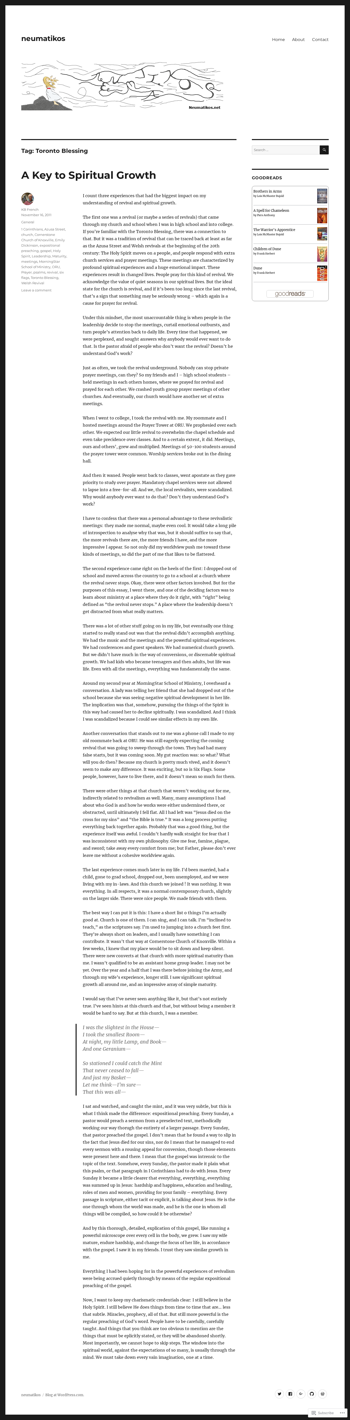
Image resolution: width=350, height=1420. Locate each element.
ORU (56, 267)
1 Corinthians (32, 229)
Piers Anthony (266, 215)
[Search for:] (286, 150)
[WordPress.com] (322, 1394)
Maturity (59, 256)
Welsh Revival (32, 283)
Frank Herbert (266, 253)
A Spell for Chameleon (271, 210)
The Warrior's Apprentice (274, 230)
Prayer (26, 272)
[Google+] (300, 1394)
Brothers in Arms (267, 191)
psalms (39, 272)
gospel (46, 251)
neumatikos (43, 38)
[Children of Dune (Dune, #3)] (322, 255)
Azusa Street (54, 229)
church (27, 235)
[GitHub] (311, 1394)
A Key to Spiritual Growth (88, 175)
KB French (30, 209)
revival (52, 272)
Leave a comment (36, 290)
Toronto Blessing (44, 278)
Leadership (41, 256)
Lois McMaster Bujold (270, 196)
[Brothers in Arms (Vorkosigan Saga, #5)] (322, 196)
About (298, 39)
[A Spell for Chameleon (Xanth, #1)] (322, 216)
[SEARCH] (324, 149)
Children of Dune (267, 249)
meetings (29, 261)
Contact (320, 39)
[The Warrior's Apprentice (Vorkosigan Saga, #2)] (322, 234)
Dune (257, 268)
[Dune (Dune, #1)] (322, 274)
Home (278, 39)
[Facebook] (290, 1394)
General (27, 222)
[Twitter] (279, 1394)
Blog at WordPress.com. (64, 1395)
